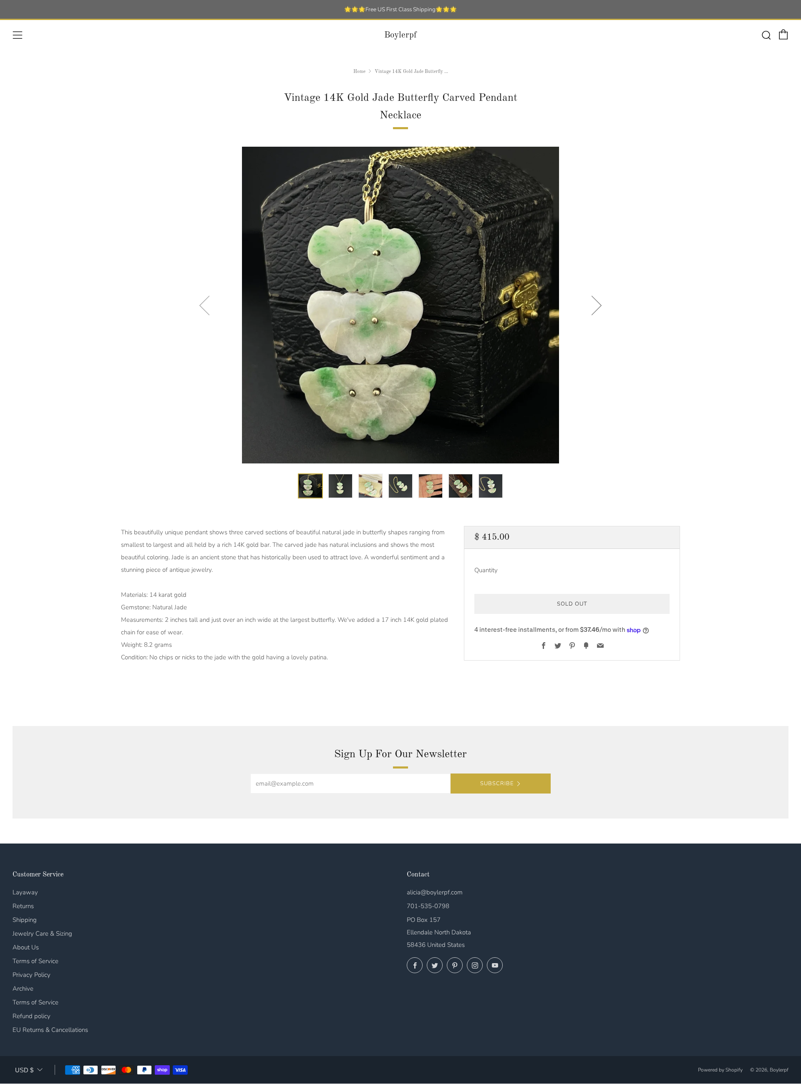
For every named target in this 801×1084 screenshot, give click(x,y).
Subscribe (497, 783)
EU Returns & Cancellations (50, 1030)
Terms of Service (35, 961)
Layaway (25, 892)
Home (359, 71)
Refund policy (31, 1016)
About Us (26, 947)
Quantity (486, 570)
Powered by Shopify (720, 1069)
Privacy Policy (31, 975)
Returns (23, 906)
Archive (23, 988)
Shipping (25, 920)
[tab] (310, 485)
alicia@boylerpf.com (435, 892)
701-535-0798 (428, 906)
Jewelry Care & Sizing (42, 933)
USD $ (24, 1070)
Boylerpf (400, 35)
